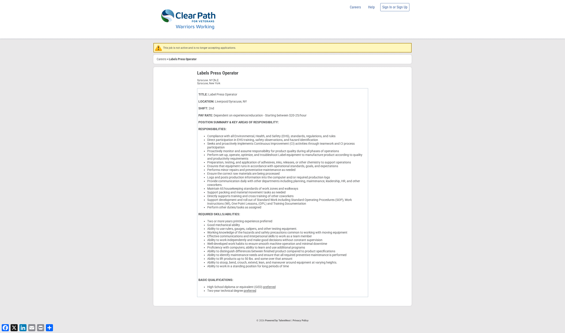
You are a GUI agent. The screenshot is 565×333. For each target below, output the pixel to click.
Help (371, 7)
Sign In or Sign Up (394, 7)
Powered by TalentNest (278, 320)
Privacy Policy (301, 320)
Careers (355, 7)
